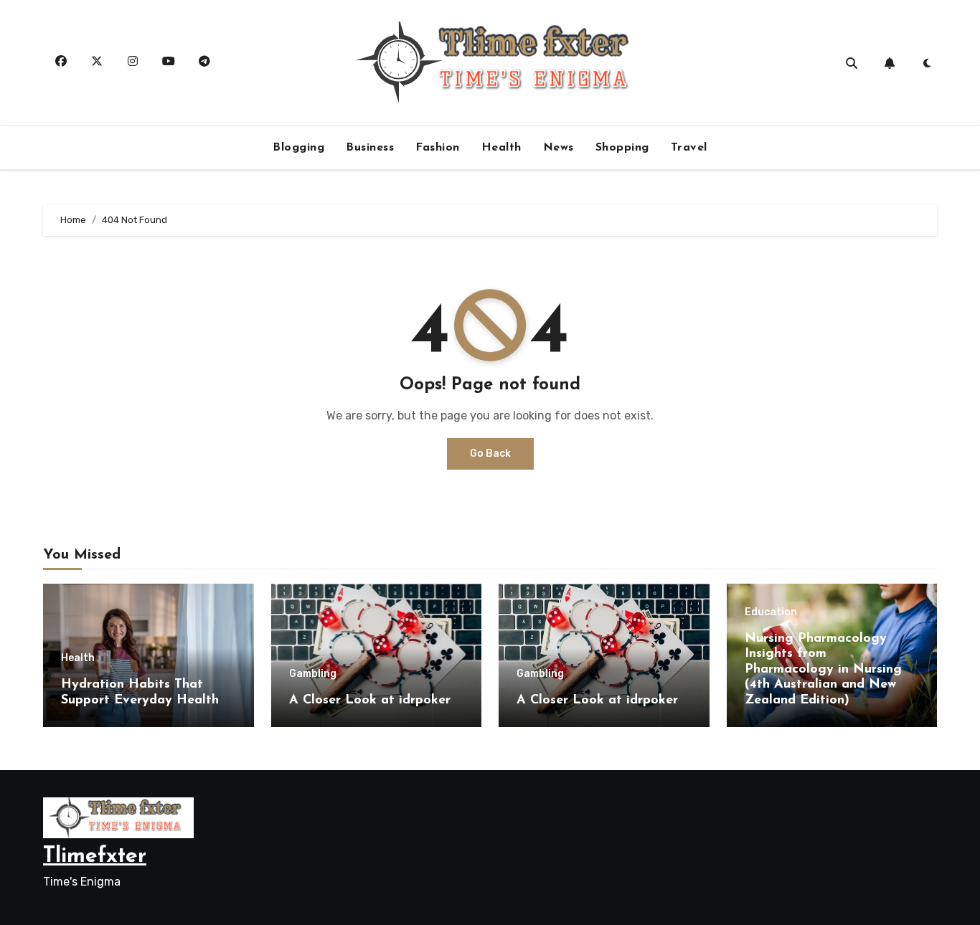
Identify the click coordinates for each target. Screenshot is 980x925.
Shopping (622, 147)
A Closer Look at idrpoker (370, 700)
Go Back (490, 453)
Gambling (312, 674)
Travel (689, 147)
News (558, 147)
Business (370, 147)
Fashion (437, 147)
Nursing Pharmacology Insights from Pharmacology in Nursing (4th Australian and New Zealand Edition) (823, 669)
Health (501, 147)
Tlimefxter (94, 856)
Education (771, 612)
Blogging (298, 147)
